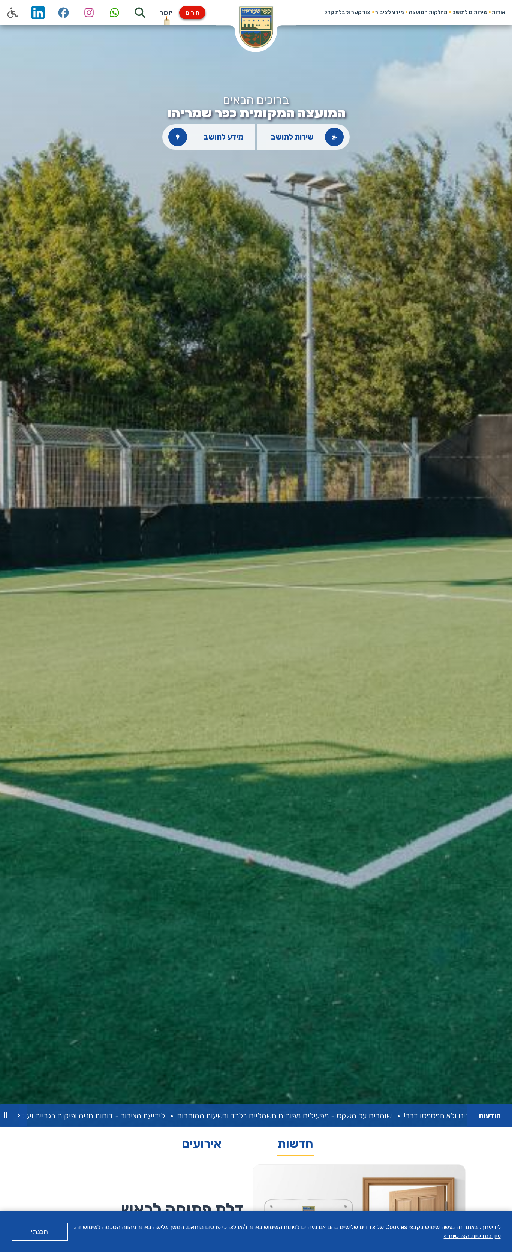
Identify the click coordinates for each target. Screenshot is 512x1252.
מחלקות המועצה (428, 12)
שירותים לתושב (469, 12)
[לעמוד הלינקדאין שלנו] (38, 12)
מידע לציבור (389, 12)
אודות (498, 12)
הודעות (489, 1115)
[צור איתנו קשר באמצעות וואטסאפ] (114, 12)
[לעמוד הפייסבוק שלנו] (63, 12)
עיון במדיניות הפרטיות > (472, 1236)
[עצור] (5, 1115)
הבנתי (39, 1232)
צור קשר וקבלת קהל (347, 12)
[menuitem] (499, 12)
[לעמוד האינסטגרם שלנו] (89, 12)
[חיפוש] (140, 12)
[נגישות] (12, 12)
